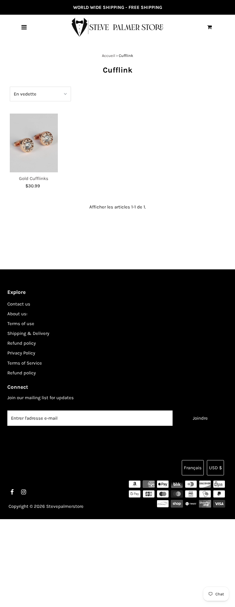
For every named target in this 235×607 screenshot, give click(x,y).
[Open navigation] (24, 27)
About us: (17, 314)
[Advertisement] (117, 562)
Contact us (18, 304)
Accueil (108, 55)
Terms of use (20, 323)
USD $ (215, 467)
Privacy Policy (21, 353)
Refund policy (21, 343)
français (193, 467)
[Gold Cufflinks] (34, 143)
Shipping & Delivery (28, 333)
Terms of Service (24, 363)
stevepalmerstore (65, 506)
